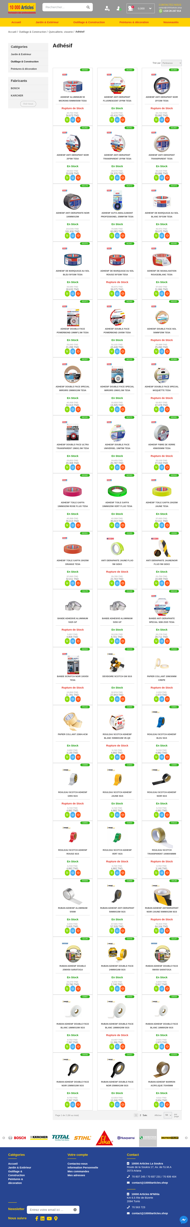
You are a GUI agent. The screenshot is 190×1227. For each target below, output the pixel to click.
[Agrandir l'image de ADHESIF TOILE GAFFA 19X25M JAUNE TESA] (162, 489)
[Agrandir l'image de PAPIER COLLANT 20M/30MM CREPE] (162, 663)
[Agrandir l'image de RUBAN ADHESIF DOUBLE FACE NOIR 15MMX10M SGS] (73, 1069)
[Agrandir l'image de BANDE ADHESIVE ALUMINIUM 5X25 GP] (73, 605)
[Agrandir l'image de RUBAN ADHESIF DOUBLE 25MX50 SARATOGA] (73, 953)
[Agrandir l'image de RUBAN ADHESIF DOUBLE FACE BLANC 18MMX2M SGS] (162, 1011)
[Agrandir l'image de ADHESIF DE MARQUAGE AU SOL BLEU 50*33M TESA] (73, 258)
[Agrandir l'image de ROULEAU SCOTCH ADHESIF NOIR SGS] (162, 779)
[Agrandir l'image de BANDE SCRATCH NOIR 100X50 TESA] (73, 663)
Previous (3, 1138)
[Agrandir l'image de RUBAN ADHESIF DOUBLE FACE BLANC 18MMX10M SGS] (73, 1011)
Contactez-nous (78, 1163)
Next (186, 1138)
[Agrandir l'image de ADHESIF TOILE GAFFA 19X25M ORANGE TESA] (73, 547)
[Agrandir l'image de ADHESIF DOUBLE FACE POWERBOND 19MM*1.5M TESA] (73, 316)
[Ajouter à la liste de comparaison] (72, 120)
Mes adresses (76, 1175)
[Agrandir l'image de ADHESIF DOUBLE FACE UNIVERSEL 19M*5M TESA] (117, 431)
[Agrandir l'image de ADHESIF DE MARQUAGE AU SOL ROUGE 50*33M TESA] (117, 258)
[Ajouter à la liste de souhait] (78, 120)
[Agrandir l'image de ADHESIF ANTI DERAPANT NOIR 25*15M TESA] (162, 84)
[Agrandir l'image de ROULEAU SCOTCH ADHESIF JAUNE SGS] (117, 779)
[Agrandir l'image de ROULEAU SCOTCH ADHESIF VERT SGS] (117, 837)
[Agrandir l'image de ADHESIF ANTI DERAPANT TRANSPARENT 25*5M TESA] (117, 142)
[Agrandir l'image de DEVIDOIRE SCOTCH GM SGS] (117, 663)
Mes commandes (78, 1171)
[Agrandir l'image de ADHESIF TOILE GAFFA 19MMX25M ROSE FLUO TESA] (73, 489)
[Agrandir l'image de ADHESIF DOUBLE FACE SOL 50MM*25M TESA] (162, 316)
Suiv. (145, 1115)
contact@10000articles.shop (150, 1182)
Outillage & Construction (89, 22)
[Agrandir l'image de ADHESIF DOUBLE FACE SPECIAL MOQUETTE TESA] (162, 374)
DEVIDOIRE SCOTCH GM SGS (117, 676)
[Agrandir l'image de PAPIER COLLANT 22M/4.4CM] (73, 721)
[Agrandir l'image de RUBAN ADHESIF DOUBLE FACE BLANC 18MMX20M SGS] (117, 1011)
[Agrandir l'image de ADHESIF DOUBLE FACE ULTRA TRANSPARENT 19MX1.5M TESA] (73, 431)
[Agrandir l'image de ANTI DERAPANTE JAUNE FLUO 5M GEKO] (117, 547)
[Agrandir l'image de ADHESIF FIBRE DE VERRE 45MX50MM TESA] (162, 431)
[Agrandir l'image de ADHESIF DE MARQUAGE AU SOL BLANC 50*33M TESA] (162, 200)
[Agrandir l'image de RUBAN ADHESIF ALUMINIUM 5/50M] (73, 895)
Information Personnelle (83, 1167)
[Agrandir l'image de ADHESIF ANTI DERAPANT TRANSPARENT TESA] (162, 142)
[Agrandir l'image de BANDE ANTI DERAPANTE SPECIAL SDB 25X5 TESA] (162, 605)
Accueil (16, 22)
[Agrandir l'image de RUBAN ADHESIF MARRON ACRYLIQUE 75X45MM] (162, 1069)
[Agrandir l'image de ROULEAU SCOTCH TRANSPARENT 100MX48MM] (162, 837)
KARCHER (17, 95)
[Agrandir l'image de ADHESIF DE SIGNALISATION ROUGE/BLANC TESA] (162, 258)
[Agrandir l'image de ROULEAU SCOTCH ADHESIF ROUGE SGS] (73, 837)
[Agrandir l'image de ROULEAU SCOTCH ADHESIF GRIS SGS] (73, 779)
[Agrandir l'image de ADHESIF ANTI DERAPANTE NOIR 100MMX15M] (73, 200)
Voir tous (28, 104)
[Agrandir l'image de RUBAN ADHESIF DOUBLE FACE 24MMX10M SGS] (117, 953)
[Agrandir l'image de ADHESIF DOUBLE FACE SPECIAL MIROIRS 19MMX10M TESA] (73, 374)
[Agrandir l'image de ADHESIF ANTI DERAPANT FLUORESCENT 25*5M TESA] (117, 84)
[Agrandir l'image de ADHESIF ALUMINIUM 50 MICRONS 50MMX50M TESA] (73, 84)
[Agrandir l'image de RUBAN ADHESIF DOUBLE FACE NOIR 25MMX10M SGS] (117, 1069)
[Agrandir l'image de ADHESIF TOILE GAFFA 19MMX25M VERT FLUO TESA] (117, 489)
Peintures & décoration (134, 22)
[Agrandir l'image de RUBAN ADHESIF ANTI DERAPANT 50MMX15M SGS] (117, 895)
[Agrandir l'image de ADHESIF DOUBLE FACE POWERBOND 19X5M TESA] (117, 316)
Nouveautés (171, 22)
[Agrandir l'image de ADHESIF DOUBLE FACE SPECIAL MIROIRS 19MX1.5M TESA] (117, 374)
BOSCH (15, 88)
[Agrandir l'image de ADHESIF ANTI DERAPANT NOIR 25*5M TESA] (73, 142)
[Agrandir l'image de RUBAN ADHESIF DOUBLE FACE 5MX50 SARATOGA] (162, 953)
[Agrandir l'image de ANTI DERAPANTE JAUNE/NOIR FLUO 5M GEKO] (162, 547)
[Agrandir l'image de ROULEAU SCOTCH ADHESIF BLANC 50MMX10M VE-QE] (117, 721)
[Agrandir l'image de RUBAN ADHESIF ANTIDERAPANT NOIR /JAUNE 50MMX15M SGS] (162, 895)
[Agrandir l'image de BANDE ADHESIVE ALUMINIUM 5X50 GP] (117, 605)
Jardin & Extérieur (47, 22)
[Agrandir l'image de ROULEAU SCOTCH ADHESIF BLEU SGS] (162, 721)
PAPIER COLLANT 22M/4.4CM (73, 734)
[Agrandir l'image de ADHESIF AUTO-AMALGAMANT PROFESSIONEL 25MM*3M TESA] (117, 200)
